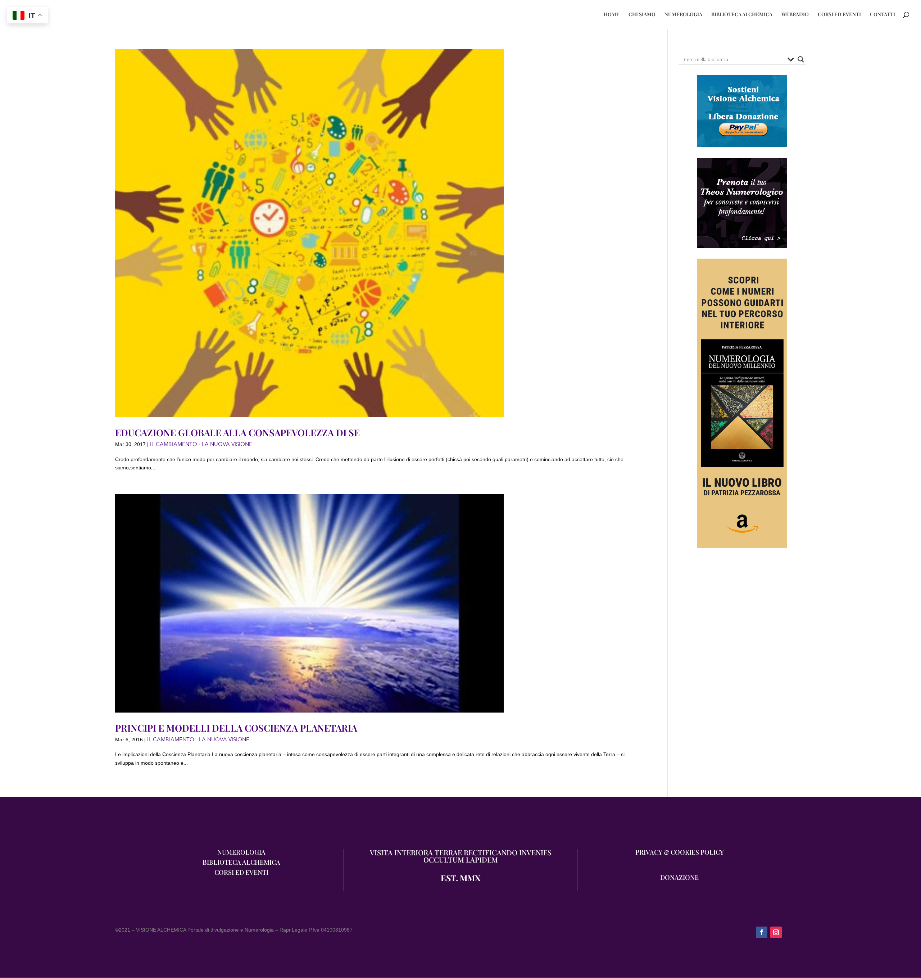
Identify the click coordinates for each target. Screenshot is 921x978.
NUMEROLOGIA (683, 15)
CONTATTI (882, 15)
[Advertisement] (742, 632)
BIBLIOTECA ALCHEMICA (741, 15)
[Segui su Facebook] (761, 932)
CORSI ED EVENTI (839, 15)
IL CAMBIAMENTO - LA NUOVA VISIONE (201, 444)
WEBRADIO (795, 15)
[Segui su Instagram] (776, 932)
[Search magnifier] (801, 59)
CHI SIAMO (642, 15)
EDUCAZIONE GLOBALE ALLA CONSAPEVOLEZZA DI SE (237, 432)
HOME (612, 15)
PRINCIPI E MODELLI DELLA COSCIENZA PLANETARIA (236, 728)
